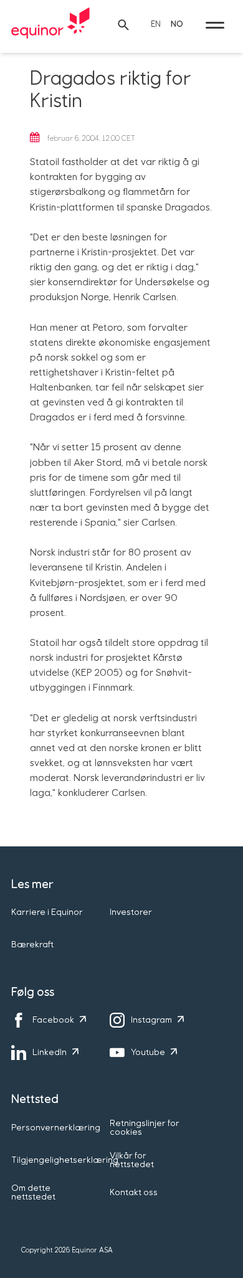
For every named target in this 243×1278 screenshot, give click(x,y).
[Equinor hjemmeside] (50, 25)
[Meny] (215, 25)
